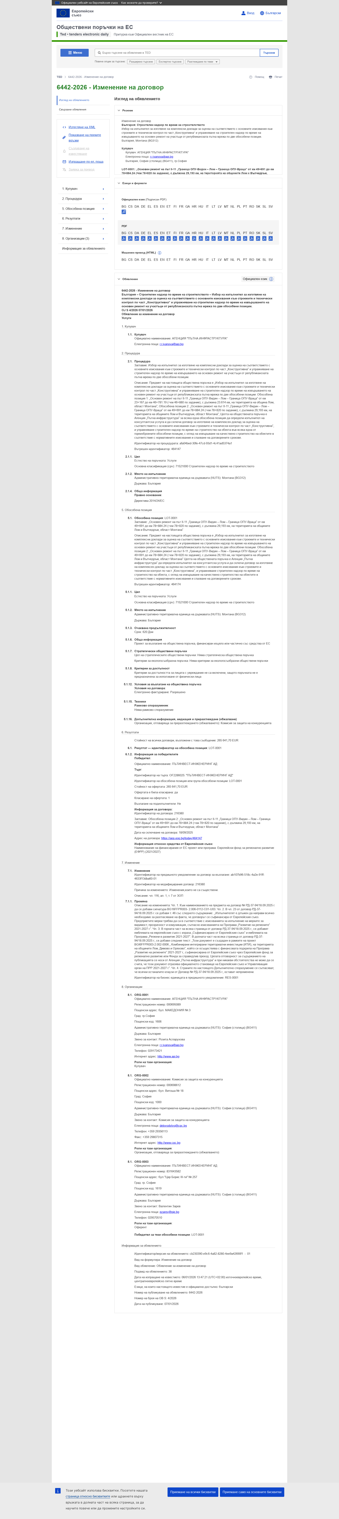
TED (59, 76)
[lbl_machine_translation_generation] (159, 253)
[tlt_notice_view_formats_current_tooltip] (271, 279)
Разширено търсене (141, 61)
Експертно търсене (170, 61)
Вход (250, 13)
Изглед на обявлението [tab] (74, 100)
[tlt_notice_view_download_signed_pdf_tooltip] (124, 211)
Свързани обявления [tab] (72, 109)
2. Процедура (72, 198)
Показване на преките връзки (85, 137)
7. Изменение (72, 228)
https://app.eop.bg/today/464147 (181, 838)
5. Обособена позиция (78, 208)
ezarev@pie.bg (169, 1212)
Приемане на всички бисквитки (193, 1492)
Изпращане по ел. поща (86, 161)
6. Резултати (71, 218)
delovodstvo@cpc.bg (173, 1125)
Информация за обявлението (83, 248)
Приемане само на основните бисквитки (252, 1492)
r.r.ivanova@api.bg (161, 156)
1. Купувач (69, 188)
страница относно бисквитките (88, 1496)
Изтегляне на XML (82, 127)
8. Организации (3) (75, 238)
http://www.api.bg (168, 1056)
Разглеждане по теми (200, 61)
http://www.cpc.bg (169, 1142)
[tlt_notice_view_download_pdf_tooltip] (124, 238)
